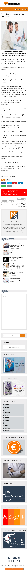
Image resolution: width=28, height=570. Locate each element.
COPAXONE (7, 412)
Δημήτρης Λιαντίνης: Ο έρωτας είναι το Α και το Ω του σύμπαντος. (17, 258)
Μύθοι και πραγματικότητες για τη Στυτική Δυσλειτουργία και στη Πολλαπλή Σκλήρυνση (17, 245)
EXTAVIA (7, 415)
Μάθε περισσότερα (10, 569)
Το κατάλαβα (20, 569)
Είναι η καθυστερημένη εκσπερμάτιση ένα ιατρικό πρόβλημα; (15, 280)
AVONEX (7, 404)
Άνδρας (8, 180)
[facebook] (16, 9)
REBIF (6, 425)
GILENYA (7, 420)
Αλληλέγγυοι (5, 18)
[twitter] (19, 9)
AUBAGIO (7, 407)
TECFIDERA (7, 428)
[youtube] (26, 9)
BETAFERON (7, 410)
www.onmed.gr (10, 177)
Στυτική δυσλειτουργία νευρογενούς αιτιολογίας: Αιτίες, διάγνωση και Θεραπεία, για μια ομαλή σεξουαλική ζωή (16, 266)
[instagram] (22, 9)
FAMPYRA (7, 417)
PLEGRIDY (7, 422)
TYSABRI (7, 430)
